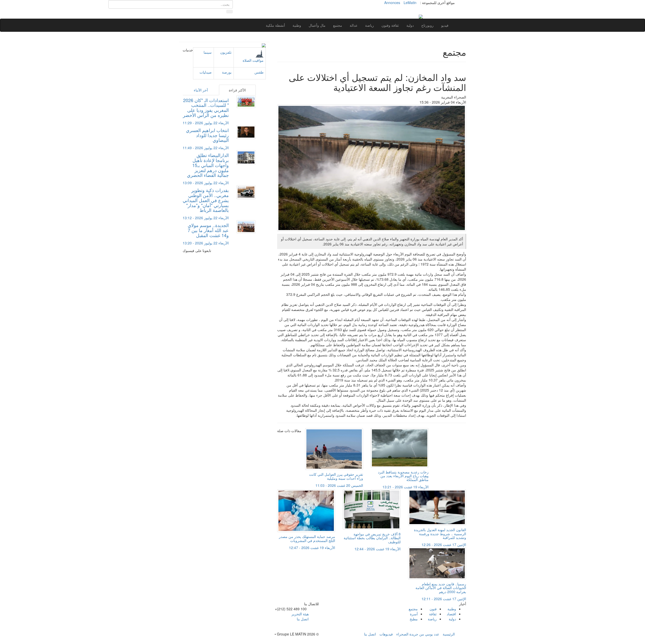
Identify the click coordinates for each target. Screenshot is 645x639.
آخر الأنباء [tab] (201, 89)
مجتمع (337, 25)
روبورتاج (427, 25)
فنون (433, 608)
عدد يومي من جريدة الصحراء (417, 633)
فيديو (444, 25)
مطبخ (414, 618)
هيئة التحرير (300, 613)
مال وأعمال (317, 25)
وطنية (297, 25)
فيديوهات (386, 633)
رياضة (369, 25)
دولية (410, 25)
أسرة (414, 613)
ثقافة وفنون (390, 25)
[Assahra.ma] (421, 16)
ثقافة (433, 613)
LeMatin (410, 2)
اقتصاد (451, 613)
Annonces (392, 2)
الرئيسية (449, 633)
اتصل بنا (303, 618)
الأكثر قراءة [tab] (237, 89)
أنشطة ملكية (275, 25)
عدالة (354, 25)
